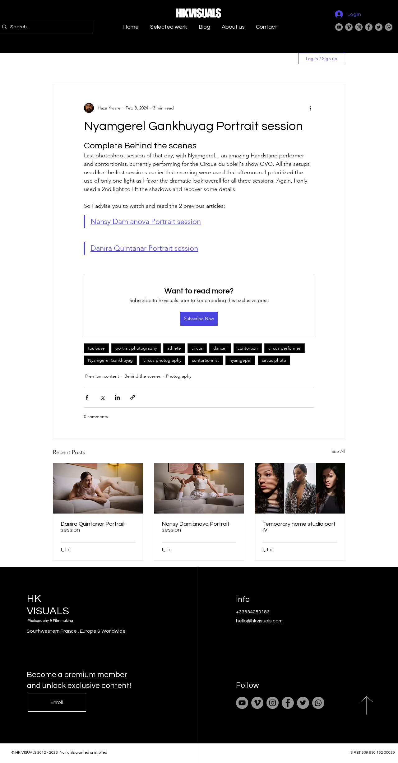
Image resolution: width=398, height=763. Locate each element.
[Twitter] (378, 27)
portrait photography (136, 348)
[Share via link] (133, 397)
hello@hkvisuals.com (259, 620)
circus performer (284, 348)
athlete (174, 348)
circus (197, 348)
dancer (220, 348)
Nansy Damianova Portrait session (195, 527)
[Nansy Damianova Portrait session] (199, 488)
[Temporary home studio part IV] (300, 488)
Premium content (102, 376)
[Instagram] (359, 27)
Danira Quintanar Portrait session (93, 527)
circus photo (274, 360)
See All (338, 451)
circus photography (162, 360)
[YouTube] (339, 27)
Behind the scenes (142, 376)
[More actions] (310, 108)
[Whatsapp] (388, 27)
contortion (248, 348)
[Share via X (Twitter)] (102, 397)
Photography (178, 376)
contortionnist (205, 360)
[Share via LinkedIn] (117, 397)
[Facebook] (369, 27)
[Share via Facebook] (87, 397)
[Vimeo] (349, 27)
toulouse (96, 348)
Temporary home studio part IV (299, 527)
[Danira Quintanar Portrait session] (98, 488)
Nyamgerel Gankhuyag (110, 360)
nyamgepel (240, 360)
